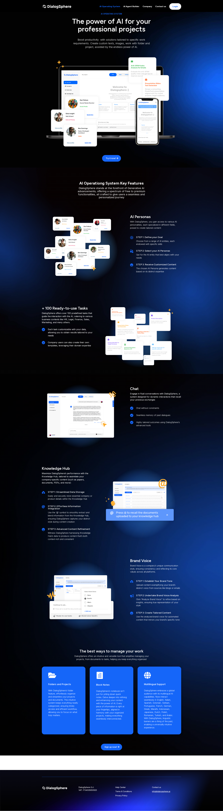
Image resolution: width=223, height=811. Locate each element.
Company (147, 7)
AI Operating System (109, 7)
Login (175, 6)
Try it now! (111, 158)
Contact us (160, 7)
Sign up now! (111, 747)
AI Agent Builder (131, 7)
